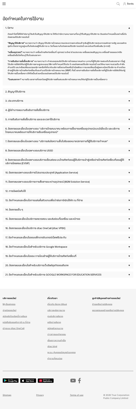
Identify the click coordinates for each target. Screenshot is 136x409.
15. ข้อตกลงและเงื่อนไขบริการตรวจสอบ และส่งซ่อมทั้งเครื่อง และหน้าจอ (42, 219)
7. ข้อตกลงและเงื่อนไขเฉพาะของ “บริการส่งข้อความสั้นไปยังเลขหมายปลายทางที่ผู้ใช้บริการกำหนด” (56, 141)
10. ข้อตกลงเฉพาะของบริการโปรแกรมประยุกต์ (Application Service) (41, 172)
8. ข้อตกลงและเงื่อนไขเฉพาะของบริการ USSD (29, 150)
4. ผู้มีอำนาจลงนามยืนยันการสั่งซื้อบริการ (27, 110)
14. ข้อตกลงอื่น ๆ (14, 209)
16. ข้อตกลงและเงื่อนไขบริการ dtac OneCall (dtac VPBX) (35, 228)
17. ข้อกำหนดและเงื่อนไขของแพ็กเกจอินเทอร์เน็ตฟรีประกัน (35, 237)
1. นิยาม (9, 28)
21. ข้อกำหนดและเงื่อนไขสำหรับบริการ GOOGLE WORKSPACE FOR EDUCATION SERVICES (53, 274)
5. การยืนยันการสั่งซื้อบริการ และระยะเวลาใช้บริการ (32, 119)
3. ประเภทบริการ (14, 101)
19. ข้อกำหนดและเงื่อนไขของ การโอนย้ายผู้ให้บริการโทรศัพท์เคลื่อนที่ (40, 256)
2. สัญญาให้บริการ (15, 91)
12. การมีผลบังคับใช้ (15, 191)
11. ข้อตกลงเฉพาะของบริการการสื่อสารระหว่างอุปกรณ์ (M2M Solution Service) (47, 182)
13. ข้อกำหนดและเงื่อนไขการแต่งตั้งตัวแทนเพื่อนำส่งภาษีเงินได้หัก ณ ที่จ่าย (44, 200)
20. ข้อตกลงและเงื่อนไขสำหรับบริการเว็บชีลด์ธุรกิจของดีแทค (37, 265)
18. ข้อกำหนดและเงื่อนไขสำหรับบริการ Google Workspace (36, 247)
